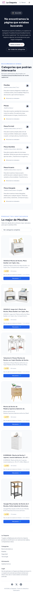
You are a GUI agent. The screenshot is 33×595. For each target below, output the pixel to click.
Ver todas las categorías (16, 49)
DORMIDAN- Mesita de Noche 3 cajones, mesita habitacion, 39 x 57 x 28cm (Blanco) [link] (16, 456)
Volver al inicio (15, 44)
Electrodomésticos (7, 549)
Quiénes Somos (6, 564)
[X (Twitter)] (16, 584)
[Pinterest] (21, 584)
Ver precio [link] (15, 278)
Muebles (3, 551)
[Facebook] (12, 584)
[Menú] (29, 2)
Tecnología (4, 556)
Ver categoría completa (11, 230)
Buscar (24, 2)
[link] (16, 247)
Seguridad (4, 554)
